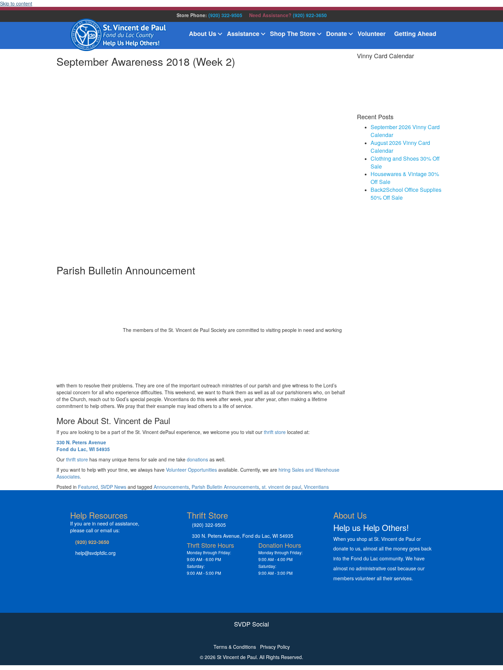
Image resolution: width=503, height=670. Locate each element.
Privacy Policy (275, 646)
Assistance (243, 33)
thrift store (275, 432)
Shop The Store (292, 33)
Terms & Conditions (235, 646)
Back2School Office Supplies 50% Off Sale (406, 193)
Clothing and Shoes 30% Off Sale (405, 162)
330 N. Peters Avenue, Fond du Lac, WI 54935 (242, 535)
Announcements (171, 486)
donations (197, 459)
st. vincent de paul (281, 486)
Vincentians (316, 486)
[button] (220, 34)
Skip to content (16, 3)
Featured (88, 486)
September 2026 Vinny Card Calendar (405, 131)
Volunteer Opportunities (191, 469)
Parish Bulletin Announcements (225, 486)
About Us (202, 33)
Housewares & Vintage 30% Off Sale (405, 178)
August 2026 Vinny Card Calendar (400, 146)
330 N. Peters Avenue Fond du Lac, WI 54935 (83, 445)
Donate (336, 33)
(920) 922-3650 (310, 15)
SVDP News (113, 486)
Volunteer (372, 33)
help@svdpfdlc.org (95, 552)
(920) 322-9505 (225, 15)
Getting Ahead (415, 33)
